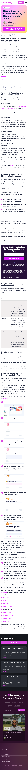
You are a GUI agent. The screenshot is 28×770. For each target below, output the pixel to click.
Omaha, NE (5, 603)
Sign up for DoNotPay (14, 258)
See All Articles (14, 642)
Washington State (7, 612)
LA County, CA (6, 600)
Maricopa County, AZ (8, 615)
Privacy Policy (14, 262)
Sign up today (21, 710)
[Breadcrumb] (1, 35)
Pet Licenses (6, 7)
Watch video (7, 728)
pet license (4, 592)
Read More (5, 657)
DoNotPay (6, 2)
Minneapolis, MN (7, 618)
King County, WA (7, 597)
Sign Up (21, 2)
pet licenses (6, 398)
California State (6, 621)
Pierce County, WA (7, 606)
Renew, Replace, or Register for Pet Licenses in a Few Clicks (14, 29)
